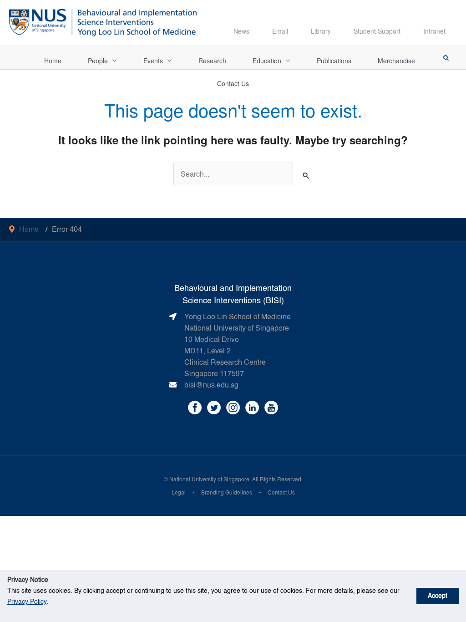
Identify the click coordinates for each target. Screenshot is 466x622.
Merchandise (396, 60)
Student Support (377, 31)
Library (321, 31)
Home (52, 60)
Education (267, 60)
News (241, 31)
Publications (334, 60)
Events (153, 60)
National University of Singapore (209, 479)
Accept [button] (437, 596)
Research (212, 60)
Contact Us (233, 83)
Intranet (434, 31)
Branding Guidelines (226, 492)
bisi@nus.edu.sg (211, 385)
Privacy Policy (26, 602)
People (98, 60)
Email (280, 31)
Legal (179, 492)
